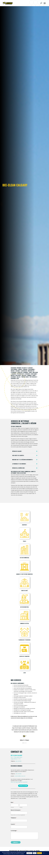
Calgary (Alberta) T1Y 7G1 (16, 758)
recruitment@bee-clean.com (19, 776)
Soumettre (15, 842)
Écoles (24, 541)
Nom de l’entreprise (16, 810)
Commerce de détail (24, 623)
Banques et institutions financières (24, 574)
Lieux (24, 672)
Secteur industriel (24, 607)
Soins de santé (24, 590)
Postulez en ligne (23, 785)
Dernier (21, 807)
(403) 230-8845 (18, 761)
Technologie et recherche (24, 640)
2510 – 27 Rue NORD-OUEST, (16, 757)
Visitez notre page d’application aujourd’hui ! (19, 782)
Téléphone (14, 817)
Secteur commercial (24, 557)
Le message (14, 830)
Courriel (13, 824)
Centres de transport (24, 656)
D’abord (12, 807)
